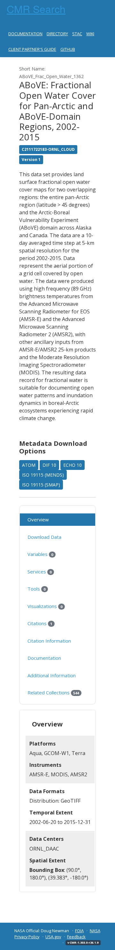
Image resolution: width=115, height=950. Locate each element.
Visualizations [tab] (44, 606)
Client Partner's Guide (32, 49)
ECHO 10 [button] (72, 465)
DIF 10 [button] (49, 465)
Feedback (76, 937)
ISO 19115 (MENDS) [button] (43, 475)
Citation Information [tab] (49, 641)
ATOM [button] (28, 465)
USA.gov (53, 937)
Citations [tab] (39, 623)
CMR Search (36, 8)
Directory (57, 34)
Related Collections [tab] (53, 692)
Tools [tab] (36, 588)
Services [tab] (39, 571)
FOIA (79, 930)
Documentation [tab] (44, 658)
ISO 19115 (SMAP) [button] (41, 485)
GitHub (67, 49)
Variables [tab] (40, 554)
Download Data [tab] (44, 537)
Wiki (90, 34)
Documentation (25, 34)
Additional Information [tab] (51, 675)
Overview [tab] (38, 519)
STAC (77, 34)
